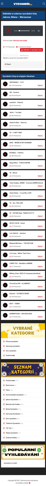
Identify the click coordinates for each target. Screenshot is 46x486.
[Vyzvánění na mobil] (23, 3)
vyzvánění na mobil (10, 463)
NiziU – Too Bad (15, 112)
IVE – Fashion (14, 92)
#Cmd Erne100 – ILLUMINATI (20, 283)
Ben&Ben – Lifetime (16, 153)
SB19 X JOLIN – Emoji (17, 223)
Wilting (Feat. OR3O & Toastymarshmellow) (25, 273)
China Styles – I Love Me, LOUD (20, 193)
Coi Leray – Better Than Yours (20, 253)
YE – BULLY (13, 173)
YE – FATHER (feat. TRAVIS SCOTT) (22, 213)
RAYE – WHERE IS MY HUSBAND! (21, 143)
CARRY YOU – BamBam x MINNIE (21, 263)
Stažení (40, 85)
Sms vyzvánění (11, 351)
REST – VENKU (15, 303)
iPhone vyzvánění (12, 341)
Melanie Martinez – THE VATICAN (21, 243)
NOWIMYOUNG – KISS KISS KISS (21, 314)
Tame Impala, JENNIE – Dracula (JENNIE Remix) (26, 183)
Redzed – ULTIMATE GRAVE (19, 293)
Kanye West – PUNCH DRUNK (20, 163)
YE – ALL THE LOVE (16, 203)
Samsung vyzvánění (13, 346)
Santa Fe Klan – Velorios (18, 122)
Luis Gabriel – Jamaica (18, 233)
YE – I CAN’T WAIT (16, 132)
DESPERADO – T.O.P (17, 82)
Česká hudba (10, 355)
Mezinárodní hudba (20, 40)
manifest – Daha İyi (16, 102)
